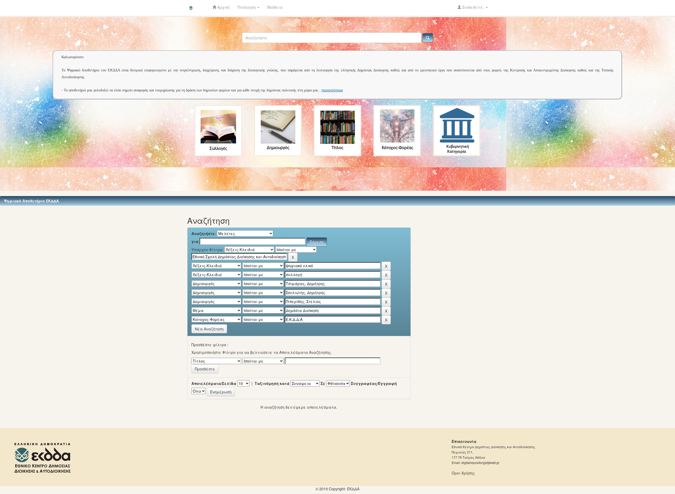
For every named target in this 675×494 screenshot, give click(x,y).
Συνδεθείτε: (473, 7)
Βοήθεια (275, 7)
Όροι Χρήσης (463, 473)
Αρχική (223, 7)
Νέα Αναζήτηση (209, 328)
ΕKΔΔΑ (353, 488)
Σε (323, 383)
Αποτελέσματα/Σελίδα (213, 383)
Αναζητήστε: (203, 233)
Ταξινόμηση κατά (272, 383)
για (195, 241)
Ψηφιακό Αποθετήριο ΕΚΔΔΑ (31, 200)
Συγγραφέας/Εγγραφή (374, 383)
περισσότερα (332, 90)
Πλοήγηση (247, 7)
